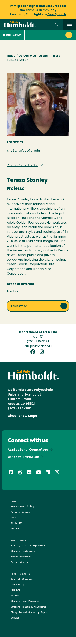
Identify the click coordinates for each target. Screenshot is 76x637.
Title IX (16, 523)
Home (11, 56)
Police (15, 595)
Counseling (17, 584)
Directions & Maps (22, 416)
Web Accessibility (22, 506)
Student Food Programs (25, 601)
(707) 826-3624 (38, 341)
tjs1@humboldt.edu (23, 150)
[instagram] (42, 352)
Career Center (19, 562)
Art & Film (13, 34)
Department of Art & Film (38, 332)
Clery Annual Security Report (30, 612)
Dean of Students (22, 578)
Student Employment (23, 550)
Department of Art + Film (38, 56)
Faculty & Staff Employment (28, 545)
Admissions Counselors (28, 449)
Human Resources (21, 556)
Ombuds (15, 617)
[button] (56, 24)
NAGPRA (15, 528)
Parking (15, 589)
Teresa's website (22, 165)
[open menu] (69, 24)
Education (19, 306)
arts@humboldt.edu (38, 346)
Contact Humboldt (23, 457)
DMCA (13, 517)
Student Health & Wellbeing (28, 606)
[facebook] (34, 352)
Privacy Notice (20, 511)
